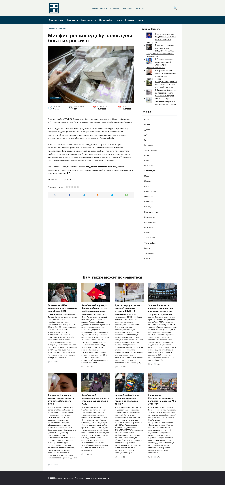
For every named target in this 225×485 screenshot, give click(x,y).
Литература (149, 171)
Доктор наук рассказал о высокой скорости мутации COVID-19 (128, 308)
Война (147, 124)
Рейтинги (148, 227)
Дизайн (147, 129)
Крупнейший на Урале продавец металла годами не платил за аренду (127, 399)
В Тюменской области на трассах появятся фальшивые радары (165, 93)
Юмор (147, 258)
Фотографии (150, 243)
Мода (146, 176)
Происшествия (56, 20)
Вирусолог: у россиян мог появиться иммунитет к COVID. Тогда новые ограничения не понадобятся (160, 51)
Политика (139, 8)
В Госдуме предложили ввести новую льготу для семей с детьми (166, 84)
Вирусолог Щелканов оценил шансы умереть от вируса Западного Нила (61, 399)
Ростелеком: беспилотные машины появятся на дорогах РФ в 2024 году (162, 399)
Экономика (72, 20)
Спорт (147, 232)
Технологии (149, 238)
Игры (146, 155)
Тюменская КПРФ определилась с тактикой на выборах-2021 (62, 308)
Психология (149, 217)
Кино (140, 20)
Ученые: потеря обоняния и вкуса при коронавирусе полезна (165, 101)
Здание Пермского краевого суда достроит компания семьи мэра (161, 308)
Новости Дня (105, 20)
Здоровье (127, 8)
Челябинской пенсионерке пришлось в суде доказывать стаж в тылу (95, 399)
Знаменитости (88, 20)
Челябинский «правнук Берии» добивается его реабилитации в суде (94, 308)
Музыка (147, 181)
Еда (145, 140)
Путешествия (150, 222)
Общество (114, 8)
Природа (148, 207)
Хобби (147, 248)
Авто (146, 119)
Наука (119, 20)
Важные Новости (99, 8)
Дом (146, 134)
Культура (129, 20)
